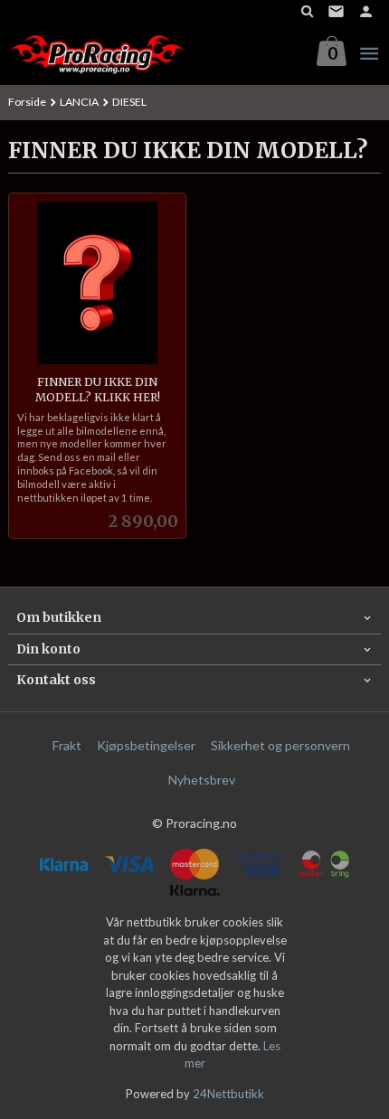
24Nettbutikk (228, 1093)
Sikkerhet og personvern (280, 745)
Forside (27, 101)
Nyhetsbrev (201, 779)
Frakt (66, 745)
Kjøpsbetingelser (146, 745)
